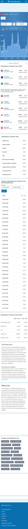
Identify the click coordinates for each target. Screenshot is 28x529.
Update (4, 191)
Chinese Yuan (19, 21)
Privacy (3, 511)
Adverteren (4, 520)
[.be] (14, 1)
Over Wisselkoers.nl (6, 509)
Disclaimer (3, 516)
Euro (2, 21)
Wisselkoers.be (7, 505)
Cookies (3, 514)
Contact (3, 518)
